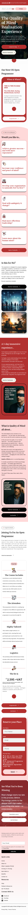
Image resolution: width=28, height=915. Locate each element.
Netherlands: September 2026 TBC (12, 765)
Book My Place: (7, 753)
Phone (4, 745)
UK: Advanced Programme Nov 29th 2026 (13, 762)
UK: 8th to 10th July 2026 (13, 756)
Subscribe (13, 851)
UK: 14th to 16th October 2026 (12, 758)
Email (4, 736)
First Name (5, 728)
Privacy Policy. (6, 848)
